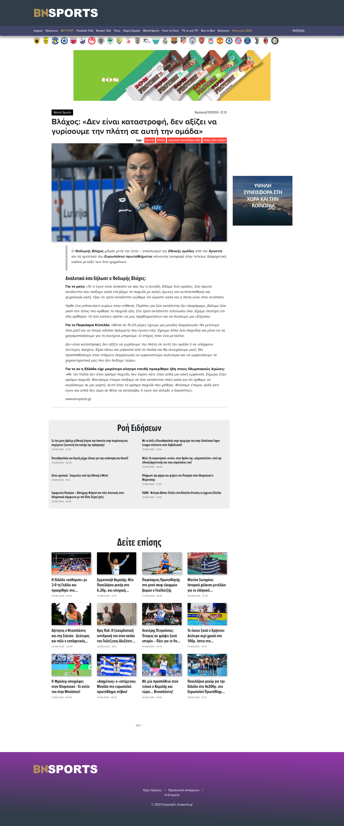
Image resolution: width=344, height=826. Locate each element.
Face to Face (170, 30)
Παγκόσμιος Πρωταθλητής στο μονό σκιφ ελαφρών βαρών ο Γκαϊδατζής (161, 585)
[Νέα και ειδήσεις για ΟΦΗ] (101, 41)
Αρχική (38, 30)
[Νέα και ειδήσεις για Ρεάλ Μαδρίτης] (165, 41)
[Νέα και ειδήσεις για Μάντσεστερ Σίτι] (192, 41)
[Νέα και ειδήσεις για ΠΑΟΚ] (137, 41)
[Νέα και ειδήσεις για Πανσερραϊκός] (128, 41)
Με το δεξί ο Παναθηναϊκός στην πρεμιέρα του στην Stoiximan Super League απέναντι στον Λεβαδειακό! (181, 443)
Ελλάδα (161, 140)
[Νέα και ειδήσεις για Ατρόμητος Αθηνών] (64, 41)
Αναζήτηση (298, 30)
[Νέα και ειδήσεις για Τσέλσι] (229, 41)
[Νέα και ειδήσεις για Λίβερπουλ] (211, 41)
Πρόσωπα (51, 30)
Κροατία (149, 140)
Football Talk (85, 30)
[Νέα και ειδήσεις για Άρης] (46, 41)
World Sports (151, 30)
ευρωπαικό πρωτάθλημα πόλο (184, 140)
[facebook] (303, 769)
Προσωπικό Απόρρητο (183, 790)
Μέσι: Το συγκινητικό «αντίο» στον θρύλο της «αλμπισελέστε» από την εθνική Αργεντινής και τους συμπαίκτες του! (182, 460)
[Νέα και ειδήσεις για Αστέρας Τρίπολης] (55, 41)
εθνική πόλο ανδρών (214, 140)
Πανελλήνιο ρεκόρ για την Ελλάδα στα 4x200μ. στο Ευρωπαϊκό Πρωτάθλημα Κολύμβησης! (206, 687)
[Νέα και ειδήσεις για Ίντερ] (275, 41)
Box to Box (208, 30)
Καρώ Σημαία (131, 30)
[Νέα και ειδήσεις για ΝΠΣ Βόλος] (73, 41)
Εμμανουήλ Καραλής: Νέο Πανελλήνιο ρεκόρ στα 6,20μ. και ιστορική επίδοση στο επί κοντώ (115, 585)
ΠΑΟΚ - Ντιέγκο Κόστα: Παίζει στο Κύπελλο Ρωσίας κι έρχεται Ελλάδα (181, 493)
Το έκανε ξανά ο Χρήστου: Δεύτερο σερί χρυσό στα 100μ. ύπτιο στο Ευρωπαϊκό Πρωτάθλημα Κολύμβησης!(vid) (206, 636)
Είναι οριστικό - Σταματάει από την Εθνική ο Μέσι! (80, 476)
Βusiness (223, 30)
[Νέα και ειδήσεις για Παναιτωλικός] (119, 41)
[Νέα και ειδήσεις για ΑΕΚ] (37, 41)
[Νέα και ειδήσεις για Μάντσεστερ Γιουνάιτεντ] (220, 41)
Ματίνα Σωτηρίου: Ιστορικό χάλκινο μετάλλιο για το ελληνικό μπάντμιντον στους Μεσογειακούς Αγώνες (207, 585)
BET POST (67, 30)
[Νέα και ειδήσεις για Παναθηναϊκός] (110, 41)
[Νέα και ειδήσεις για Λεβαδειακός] (156, 41)
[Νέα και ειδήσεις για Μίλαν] (266, 41)
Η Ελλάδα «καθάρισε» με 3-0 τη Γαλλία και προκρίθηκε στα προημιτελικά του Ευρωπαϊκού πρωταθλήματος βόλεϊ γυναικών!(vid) (69, 585)
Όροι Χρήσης (152, 790)
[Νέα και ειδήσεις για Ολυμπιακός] (92, 41)
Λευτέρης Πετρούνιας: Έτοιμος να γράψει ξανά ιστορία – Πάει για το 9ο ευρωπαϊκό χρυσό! (159, 636)
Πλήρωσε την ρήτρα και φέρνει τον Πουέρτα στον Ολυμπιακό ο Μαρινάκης (177, 478)
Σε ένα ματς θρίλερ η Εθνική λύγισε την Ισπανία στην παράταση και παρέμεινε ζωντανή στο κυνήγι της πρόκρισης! (90, 443)
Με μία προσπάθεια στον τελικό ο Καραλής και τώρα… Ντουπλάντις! (160, 687)
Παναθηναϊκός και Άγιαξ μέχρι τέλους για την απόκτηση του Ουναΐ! (90, 458)
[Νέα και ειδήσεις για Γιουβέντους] (256, 41)
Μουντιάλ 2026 (242, 30)
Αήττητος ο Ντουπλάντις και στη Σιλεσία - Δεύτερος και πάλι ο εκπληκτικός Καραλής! (70, 636)
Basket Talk (103, 30)
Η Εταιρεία (172, 795)
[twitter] (308, 769)
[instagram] (297, 769)
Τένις (117, 30)
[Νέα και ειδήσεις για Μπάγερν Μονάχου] (238, 41)
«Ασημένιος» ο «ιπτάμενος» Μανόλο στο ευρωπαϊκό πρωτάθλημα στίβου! (116, 687)
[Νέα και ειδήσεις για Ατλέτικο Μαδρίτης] (183, 41)
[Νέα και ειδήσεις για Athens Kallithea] (146, 41)
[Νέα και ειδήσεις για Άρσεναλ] (201, 41)
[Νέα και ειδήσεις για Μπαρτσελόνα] (174, 41)
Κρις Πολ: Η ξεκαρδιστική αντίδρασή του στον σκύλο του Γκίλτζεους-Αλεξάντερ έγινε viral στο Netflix (116, 636)
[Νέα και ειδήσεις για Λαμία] (82, 41)
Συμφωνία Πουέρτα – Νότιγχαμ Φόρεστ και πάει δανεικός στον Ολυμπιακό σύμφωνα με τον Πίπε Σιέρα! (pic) (88, 495)
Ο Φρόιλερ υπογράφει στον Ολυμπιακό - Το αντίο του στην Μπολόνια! (70, 687)
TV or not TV (190, 30)
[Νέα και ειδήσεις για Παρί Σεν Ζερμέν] (247, 41)
